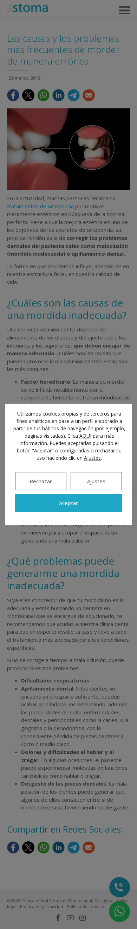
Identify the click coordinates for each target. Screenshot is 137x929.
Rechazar (41, 481)
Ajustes (92, 458)
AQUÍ (85, 435)
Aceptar (68, 502)
